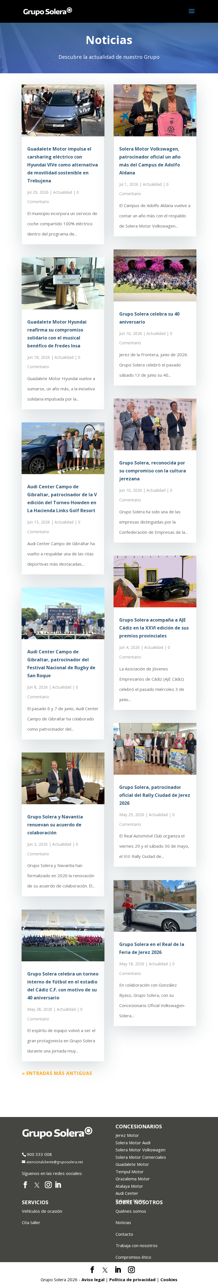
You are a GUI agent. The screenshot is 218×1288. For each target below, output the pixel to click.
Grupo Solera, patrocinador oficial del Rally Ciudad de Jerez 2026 (154, 795)
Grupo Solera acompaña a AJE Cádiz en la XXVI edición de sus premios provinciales (154, 628)
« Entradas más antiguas (57, 1073)
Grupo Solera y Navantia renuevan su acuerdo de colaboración (55, 825)
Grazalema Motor (133, 1178)
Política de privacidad (132, 1279)
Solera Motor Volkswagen (140, 1149)
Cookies (168, 1279)
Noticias (123, 1222)
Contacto (124, 1234)
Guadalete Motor (132, 1164)
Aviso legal (92, 1279)
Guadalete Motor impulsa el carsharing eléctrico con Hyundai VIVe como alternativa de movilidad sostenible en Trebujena (62, 165)
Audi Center (127, 1193)
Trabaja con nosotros (137, 1245)
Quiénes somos (131, 1211)
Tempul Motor (130, 1171)
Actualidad (62, 192)
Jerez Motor (127, 1135)
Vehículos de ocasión (42, 1211)
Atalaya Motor (129, 1186)
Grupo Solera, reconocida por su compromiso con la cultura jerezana (152, 471)
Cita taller (31, 1222)
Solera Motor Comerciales (141, 1157)
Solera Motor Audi (133, 1142)
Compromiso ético (133, 1257)
